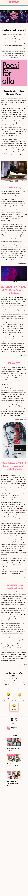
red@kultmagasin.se (16, 729)
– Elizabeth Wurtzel (14, 466)
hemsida (16, 373)
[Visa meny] (2, 2)
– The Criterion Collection (14, 586)
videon (17, 510)
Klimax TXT (14, 363)
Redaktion (14, 727)
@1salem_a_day (14, 187)
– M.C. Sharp (14, 290)
